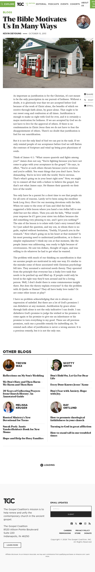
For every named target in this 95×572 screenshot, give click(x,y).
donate (88, 533)
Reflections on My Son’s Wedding (23, 375)
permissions (65, 533)
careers (68, 530)
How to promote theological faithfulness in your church (67, 419)
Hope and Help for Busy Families (23, 438)
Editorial (41, 4)
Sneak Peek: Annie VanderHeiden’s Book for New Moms (21, 429)
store (78, 533)
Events (64, 4)
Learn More (12, 545)
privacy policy (83, 530)
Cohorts (75, 4)
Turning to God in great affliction (70, 426)
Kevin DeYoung (12, 33)
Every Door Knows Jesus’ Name (69, 385)
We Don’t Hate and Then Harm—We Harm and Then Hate (23, 383)
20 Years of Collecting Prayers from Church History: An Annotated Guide (21, 394)
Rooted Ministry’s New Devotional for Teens (17, 419)
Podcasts (53, 4)
